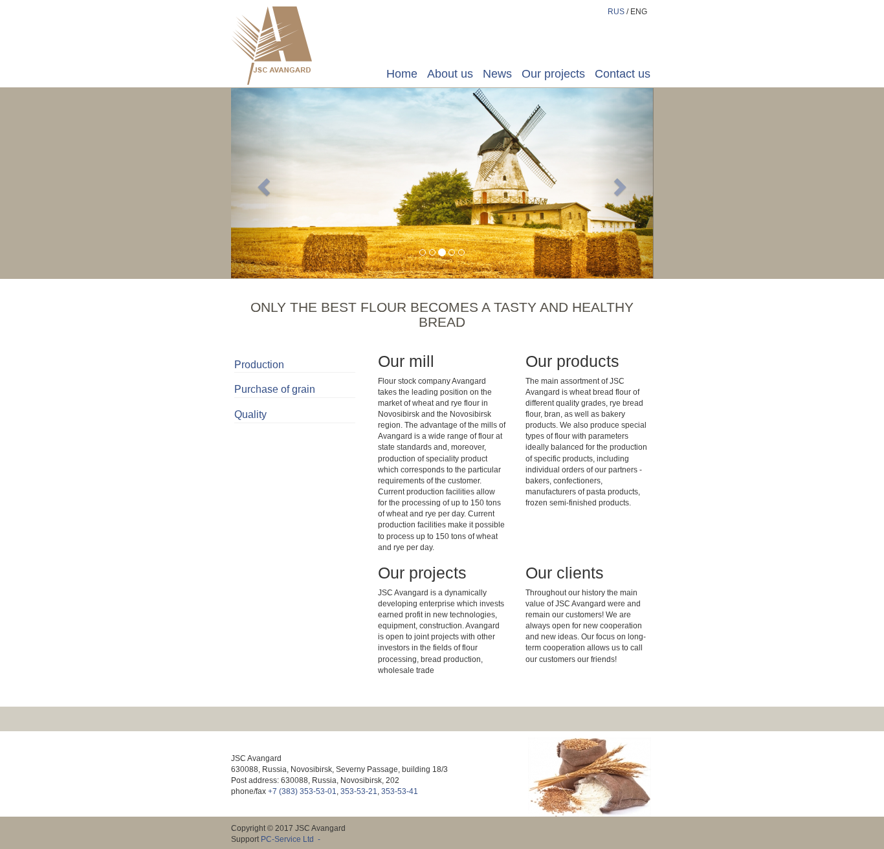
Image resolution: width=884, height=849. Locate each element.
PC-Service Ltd (287, 839)
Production (259, 364)
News (497, 73)
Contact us (622, 73)
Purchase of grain (274, 389)
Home (401, 73)
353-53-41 (399, 791)
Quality (250, 414)
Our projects (553, 73)
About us (450, 73)
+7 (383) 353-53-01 (302, 791)
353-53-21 (358, 791)
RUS (616, 11)
